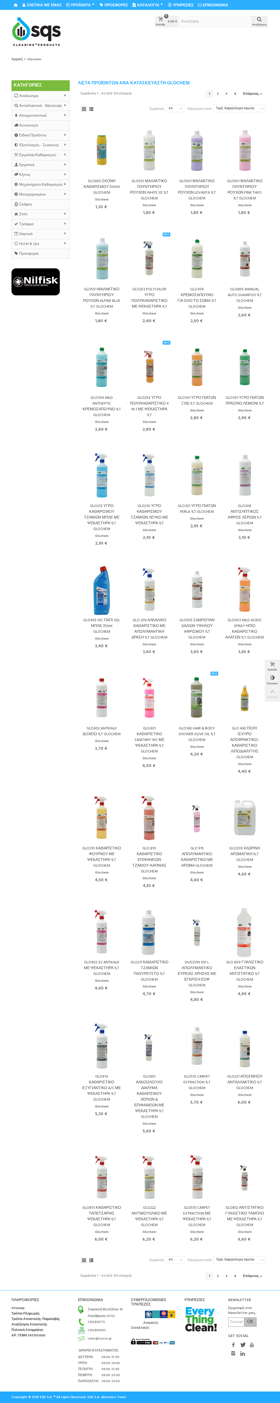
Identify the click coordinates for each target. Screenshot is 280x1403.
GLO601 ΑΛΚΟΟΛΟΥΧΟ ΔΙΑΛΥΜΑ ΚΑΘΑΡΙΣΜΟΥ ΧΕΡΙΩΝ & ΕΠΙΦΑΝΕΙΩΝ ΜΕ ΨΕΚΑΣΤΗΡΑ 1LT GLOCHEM (149, 1097)
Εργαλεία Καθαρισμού (37, 155)
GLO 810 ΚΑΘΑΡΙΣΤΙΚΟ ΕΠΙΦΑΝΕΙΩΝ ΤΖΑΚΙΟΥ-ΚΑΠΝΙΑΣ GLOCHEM (149, 860)
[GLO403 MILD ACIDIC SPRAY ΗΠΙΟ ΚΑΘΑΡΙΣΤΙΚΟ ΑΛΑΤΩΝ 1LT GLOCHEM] (245, 589)
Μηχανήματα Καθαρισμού (41, 185)
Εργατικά (26, 165)
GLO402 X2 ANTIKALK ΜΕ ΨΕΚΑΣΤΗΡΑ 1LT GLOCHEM (101, 968)
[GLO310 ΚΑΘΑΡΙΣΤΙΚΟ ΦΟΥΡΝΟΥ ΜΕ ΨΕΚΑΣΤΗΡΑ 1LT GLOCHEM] (102, 817)
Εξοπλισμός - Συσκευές (39, 145)
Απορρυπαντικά (32, 116)
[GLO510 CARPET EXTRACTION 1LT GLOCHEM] (197, 1046)
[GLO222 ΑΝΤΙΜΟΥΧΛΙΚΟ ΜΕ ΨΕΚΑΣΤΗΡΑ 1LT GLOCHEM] (149, 1177)
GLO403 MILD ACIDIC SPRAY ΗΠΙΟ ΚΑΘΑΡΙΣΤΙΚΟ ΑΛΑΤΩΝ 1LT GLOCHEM (244, 628)
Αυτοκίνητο (28, 125)
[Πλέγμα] (84, 109)
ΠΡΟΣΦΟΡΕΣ (116, 5)
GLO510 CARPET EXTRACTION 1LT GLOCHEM (196, 1082)
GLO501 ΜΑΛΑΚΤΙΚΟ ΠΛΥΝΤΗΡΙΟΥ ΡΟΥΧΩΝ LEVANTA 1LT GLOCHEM (197, 189)
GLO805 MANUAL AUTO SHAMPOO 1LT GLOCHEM (245, 295)
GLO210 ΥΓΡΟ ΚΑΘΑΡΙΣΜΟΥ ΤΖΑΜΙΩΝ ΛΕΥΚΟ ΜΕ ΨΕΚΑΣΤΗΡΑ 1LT (149, 514)
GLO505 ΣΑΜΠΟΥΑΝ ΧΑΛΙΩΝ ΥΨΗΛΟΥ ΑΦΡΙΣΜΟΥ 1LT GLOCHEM (197, 628)
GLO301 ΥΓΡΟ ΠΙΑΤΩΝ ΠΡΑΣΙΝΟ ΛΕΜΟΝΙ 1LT (245, 400)
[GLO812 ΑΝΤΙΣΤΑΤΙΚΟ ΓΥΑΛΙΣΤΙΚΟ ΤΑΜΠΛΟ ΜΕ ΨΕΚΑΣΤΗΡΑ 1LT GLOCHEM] (245, 1177)
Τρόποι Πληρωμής (25, 1313)
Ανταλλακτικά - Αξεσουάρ (40, 106)
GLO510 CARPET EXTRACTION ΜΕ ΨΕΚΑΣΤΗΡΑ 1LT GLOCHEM (197, 1216)
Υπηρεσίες (183, 5)
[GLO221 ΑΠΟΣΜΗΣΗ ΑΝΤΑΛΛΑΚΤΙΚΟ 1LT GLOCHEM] (245, 1046)
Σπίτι (23, 214)
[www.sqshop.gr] (36, 32)
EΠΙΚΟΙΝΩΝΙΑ (215, 5)
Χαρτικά (26, 234)
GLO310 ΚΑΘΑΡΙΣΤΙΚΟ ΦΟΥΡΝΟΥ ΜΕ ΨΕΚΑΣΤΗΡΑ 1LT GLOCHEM (101, 857)
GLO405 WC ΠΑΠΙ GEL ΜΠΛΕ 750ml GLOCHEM (101, 626)
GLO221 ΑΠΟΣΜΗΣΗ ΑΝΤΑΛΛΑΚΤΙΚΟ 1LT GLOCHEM (244, 1082)
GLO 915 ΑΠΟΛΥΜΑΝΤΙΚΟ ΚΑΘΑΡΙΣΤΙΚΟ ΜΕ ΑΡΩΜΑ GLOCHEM (197, 857)
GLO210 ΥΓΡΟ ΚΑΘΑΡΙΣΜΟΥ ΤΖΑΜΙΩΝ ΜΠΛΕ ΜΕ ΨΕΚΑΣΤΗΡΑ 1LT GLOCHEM (101, 517)
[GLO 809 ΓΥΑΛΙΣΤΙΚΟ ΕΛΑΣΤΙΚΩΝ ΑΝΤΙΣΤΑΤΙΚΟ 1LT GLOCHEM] (245, 932)
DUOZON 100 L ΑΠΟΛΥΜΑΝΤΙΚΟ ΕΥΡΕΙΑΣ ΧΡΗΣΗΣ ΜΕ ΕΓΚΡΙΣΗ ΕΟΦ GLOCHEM (197, 974)
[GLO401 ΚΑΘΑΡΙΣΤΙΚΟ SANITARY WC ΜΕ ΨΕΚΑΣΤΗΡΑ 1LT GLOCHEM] (149, 698)
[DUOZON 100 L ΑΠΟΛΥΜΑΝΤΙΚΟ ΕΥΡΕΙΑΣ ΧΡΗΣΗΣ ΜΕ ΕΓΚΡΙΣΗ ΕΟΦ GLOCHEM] (197, 932)
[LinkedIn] (242, 1354)
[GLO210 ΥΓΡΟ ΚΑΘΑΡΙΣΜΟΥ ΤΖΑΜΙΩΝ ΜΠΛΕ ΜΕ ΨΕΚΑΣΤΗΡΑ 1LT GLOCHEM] (102, 475)
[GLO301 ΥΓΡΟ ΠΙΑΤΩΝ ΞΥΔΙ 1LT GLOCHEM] (197, 367)
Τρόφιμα (26, 224)
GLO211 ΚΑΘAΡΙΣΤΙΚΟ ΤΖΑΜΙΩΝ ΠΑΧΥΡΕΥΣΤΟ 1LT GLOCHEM (149, 971)
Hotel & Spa (29, 244)
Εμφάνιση (157, 108)
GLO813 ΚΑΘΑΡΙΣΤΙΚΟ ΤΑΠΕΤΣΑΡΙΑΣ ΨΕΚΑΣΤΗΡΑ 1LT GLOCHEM (101, 1216)
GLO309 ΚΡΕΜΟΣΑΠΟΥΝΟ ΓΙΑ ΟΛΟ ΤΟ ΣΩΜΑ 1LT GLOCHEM (196, 298)
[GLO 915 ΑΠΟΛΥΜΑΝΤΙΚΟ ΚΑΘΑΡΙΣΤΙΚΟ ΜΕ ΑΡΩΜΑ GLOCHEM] (197, 817)
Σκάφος (25, 204)
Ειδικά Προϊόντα (32, 135)
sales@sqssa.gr (100, 1338)
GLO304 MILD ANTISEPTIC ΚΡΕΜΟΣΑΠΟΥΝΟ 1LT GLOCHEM (102, 406)
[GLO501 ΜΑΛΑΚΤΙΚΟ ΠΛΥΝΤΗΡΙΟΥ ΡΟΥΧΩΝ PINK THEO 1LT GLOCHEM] (245, 150)
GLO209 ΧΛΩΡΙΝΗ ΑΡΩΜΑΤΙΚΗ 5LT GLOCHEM (244, 854)
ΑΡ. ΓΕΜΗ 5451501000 (28, 1335)
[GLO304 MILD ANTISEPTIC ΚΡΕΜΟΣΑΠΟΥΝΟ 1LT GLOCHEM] (102, 367)
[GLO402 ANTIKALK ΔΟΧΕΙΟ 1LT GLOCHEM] (102, 698)
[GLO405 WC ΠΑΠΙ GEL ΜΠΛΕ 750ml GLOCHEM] (102, 589)
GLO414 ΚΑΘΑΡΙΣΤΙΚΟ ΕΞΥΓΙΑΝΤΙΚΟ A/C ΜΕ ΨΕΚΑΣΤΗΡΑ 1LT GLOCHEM (101, 1088)
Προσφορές (29, 254)
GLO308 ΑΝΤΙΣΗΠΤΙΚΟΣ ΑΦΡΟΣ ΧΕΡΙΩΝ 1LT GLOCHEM (245, 514)
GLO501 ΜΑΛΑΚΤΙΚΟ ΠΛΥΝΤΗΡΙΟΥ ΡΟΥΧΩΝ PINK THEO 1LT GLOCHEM (244, 189)
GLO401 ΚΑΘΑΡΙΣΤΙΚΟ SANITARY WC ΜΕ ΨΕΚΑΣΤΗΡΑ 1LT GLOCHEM (149, 740)
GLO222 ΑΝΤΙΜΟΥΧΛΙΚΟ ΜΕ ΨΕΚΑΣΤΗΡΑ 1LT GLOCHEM (149, 1216)
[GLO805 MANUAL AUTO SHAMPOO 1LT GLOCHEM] (245, 259)
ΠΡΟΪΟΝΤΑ (81, 5)
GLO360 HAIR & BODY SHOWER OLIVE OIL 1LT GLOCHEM (197, 734)
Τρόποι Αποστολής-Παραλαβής (35, 1319)
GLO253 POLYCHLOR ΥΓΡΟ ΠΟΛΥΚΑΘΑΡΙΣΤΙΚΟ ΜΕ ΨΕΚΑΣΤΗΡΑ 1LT (149, 298)
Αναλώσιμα (28, 96)
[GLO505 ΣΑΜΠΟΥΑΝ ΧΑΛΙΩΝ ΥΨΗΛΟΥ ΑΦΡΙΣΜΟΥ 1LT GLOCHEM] (197, 589)
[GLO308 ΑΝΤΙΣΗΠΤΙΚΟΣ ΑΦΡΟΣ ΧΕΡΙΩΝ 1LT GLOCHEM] (245, 475)
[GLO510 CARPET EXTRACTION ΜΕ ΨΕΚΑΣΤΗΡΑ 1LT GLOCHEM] (197, 1177)
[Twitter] (242, 1345)
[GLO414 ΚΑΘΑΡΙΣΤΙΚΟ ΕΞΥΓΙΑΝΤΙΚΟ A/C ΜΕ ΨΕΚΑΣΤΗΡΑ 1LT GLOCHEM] (102, 1046)
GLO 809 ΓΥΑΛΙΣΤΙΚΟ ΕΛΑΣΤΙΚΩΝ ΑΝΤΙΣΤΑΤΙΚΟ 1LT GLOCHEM (244, 971)
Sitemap (18, 1308)
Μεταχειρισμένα (32, 194)
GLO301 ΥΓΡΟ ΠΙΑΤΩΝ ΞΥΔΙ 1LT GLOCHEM (197, 400)
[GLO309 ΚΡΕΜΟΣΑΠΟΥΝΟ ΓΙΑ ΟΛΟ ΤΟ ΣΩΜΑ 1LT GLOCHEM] (197, 259)
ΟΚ (250, 1321)
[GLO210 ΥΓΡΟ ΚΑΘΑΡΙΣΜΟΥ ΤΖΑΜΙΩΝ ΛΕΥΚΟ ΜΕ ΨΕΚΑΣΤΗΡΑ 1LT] (149, 475)
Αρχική (16, 59)
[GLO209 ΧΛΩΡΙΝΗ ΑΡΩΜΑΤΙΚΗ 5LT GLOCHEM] (245, 817)
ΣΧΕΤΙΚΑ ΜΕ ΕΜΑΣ (44, 5)
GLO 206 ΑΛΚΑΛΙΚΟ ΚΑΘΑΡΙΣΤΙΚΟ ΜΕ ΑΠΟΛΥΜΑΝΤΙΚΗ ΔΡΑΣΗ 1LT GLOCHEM (149, 628)
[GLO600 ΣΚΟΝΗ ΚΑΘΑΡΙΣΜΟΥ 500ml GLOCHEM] (102, 150)
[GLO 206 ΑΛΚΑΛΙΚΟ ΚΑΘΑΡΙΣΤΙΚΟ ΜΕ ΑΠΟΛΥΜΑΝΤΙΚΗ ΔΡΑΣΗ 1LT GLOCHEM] (149, 589)
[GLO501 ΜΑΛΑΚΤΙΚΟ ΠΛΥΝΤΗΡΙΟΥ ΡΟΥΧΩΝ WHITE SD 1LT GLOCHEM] (149, 150)
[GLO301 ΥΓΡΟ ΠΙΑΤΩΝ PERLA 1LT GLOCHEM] (197, 475)
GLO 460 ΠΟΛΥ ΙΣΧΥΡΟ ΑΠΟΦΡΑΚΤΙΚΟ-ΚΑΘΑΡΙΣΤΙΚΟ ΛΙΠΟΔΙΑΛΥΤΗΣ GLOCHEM (244, 743)
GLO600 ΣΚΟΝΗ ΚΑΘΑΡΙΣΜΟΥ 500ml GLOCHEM (102, 187)
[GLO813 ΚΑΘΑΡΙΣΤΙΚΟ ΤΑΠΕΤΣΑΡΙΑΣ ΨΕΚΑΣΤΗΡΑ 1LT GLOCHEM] (102, 1177)
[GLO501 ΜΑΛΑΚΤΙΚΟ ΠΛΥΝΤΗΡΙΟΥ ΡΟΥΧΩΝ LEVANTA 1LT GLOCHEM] (197, 150)
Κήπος (25, 175)
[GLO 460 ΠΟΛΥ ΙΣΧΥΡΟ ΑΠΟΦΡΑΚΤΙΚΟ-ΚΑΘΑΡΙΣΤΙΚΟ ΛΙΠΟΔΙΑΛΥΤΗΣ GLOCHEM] (245, 698)
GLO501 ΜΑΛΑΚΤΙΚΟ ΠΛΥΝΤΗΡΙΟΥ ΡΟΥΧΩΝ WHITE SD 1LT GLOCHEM (149, 189)
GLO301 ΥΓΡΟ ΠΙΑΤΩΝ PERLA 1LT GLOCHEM (197, 509)
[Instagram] (233, 1354)
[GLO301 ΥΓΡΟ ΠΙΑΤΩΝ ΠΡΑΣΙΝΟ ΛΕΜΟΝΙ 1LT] (245, 367)
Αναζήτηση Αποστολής (29, 1324)
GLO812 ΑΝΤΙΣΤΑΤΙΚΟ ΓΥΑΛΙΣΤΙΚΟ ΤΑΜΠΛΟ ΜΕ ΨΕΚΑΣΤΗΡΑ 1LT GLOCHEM (244, 1216)
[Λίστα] (91, 109)
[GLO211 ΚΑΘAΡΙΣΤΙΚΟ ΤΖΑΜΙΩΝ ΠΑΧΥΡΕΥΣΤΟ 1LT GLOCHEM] (149, 932)
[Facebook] (233, 1345)
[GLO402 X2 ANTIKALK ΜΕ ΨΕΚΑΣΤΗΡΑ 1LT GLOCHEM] (102, 932)
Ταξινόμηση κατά (199, 108)
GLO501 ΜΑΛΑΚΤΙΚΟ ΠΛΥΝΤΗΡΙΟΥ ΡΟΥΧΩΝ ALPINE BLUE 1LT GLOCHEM (101, 298)
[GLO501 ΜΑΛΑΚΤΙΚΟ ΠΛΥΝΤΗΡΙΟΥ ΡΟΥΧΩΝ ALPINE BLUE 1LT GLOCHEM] (102, 259)
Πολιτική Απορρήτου (27, 1330)
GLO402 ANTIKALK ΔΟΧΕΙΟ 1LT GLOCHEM (102, 731)
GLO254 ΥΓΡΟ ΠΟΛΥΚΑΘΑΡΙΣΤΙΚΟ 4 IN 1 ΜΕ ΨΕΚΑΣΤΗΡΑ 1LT (149, 406)
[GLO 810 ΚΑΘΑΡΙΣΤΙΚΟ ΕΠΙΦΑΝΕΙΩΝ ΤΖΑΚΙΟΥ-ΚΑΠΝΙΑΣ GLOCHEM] (149, 817)
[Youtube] (251, 1345)
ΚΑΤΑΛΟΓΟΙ (148, 5)
